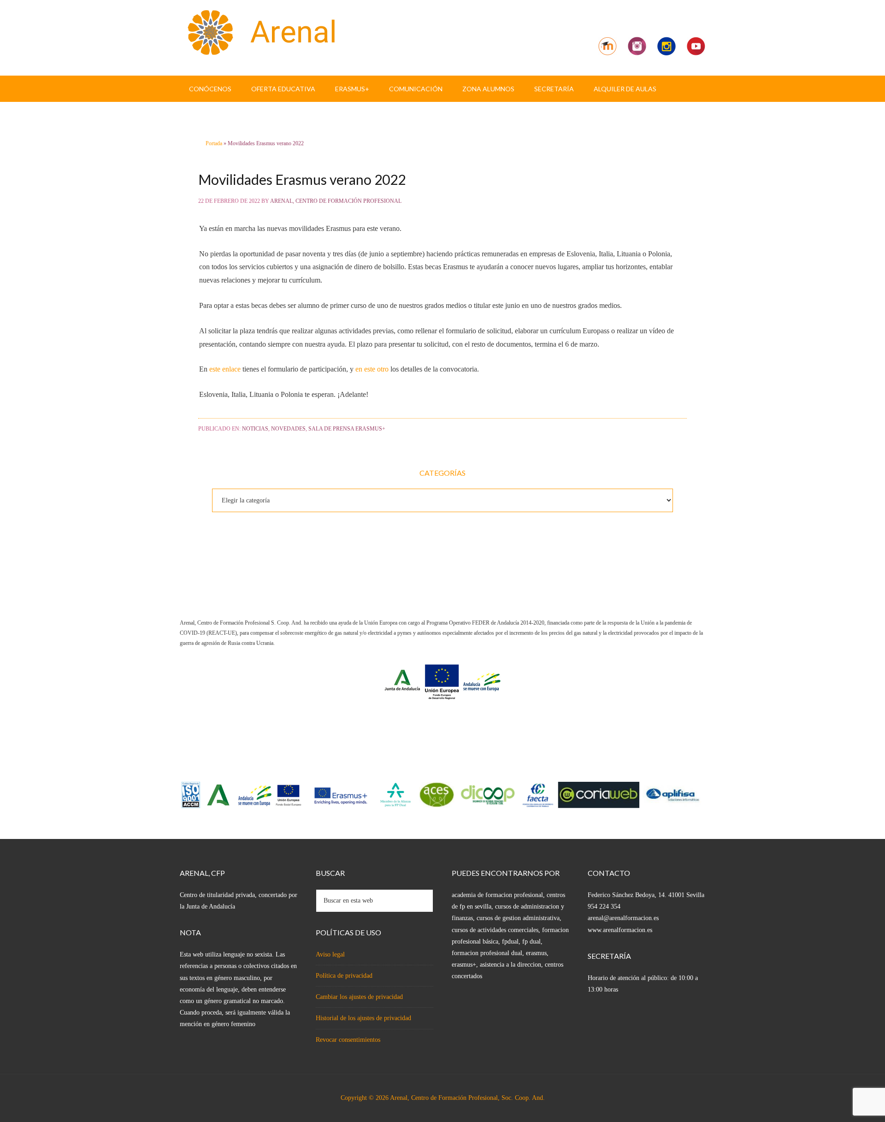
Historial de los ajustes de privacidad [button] (363, 1018)
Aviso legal (330, 954)
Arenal (258, 32)
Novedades (288, 428)
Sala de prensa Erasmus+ (346, 428)
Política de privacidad (344, 975)
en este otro (372, 369)
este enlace (225, 369)
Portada (214, 143)
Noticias (255, 428)
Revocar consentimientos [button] (348, 1039)
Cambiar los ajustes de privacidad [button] (359, 996)
